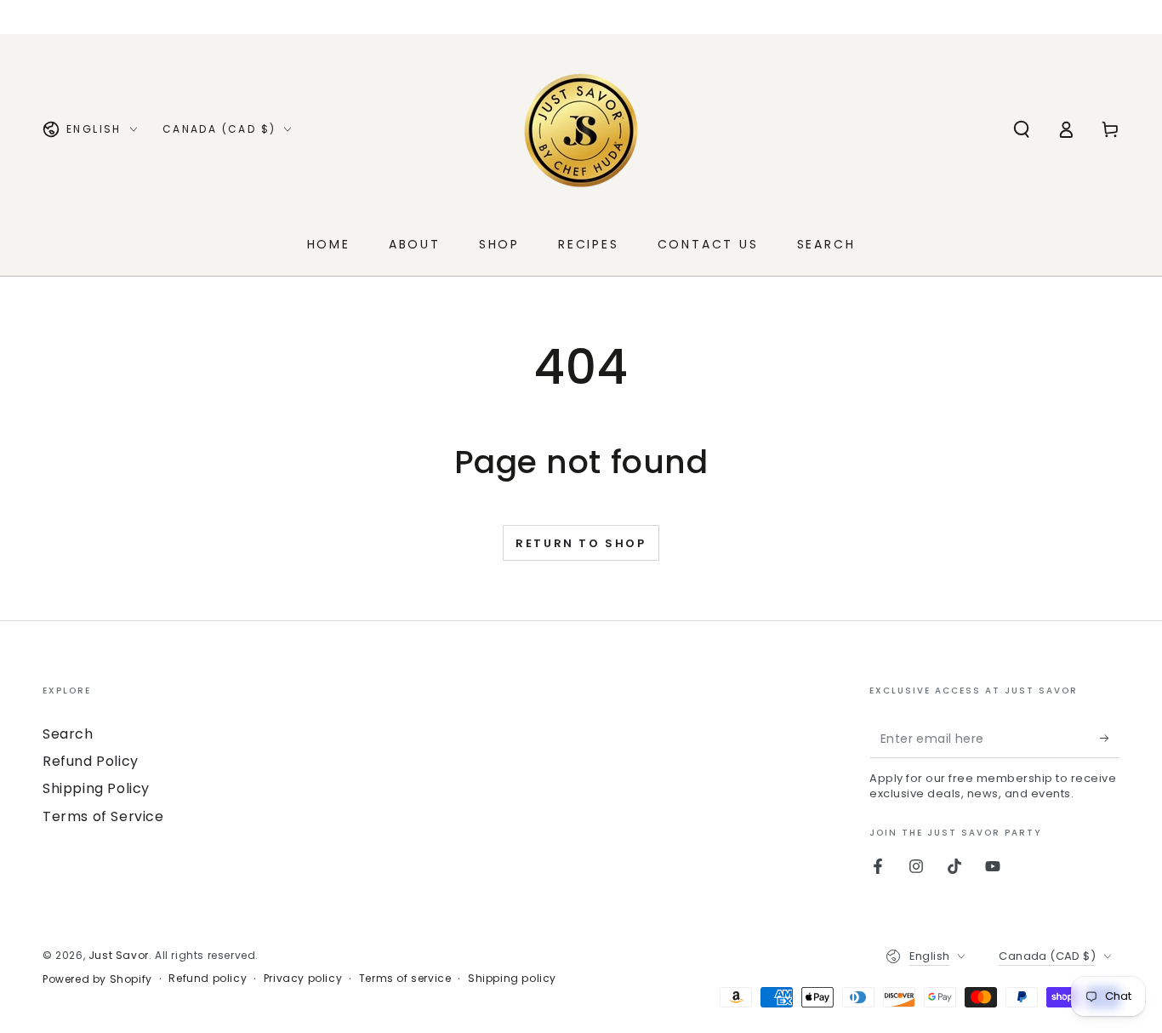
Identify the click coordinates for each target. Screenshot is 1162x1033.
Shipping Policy (96, 788)
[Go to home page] (581, 129)
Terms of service (405, 978)
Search (68, 734)
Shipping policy (512, 978)
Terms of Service (103, 816)
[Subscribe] (1109, 738)
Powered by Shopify (97, 979)
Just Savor (118, 955)
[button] (1022, 129)
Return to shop (580, 543)
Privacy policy (303, 978)
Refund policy (207, 978)
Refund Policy (91, 761)
